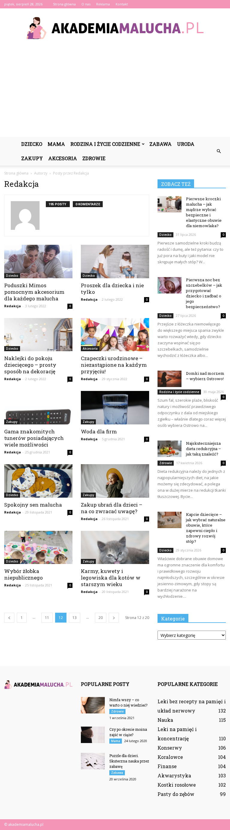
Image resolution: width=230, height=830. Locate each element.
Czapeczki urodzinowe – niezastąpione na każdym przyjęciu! (114, 365)
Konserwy (170, 748)
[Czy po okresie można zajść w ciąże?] (93, 735)
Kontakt (122, 4)
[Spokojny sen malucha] (38, 481)
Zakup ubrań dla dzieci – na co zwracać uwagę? (111, 508)
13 (74, 617)
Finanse (167, 766)
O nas (85, 4)
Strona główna (64, 4)
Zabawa (160, 144)
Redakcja (12, 306)
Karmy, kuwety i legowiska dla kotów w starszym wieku (110, 578)
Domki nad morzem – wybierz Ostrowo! (205, 376)
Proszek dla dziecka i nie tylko (112, 288)
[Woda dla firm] (115, 407)
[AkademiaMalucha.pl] (115, 28)
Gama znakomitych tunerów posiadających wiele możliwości (34, 438)
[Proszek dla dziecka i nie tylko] (115, 261)
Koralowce (170, 757)
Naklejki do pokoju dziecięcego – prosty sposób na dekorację (30, 365)
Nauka (165, 720)
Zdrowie (93, 158)
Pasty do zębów (176, 794)
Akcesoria (62, 158)
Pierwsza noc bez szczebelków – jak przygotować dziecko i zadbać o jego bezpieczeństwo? (204, 293)
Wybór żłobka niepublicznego (23, 574)
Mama (56, 144)
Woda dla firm (99, 431)
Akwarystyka (174, 775)
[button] (218, 151)
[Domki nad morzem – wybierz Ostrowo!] (169, 379)
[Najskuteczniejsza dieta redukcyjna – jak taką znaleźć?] (169, 449)
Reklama (103, 4)
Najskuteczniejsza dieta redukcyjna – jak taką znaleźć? (203, 449)
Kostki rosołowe (177, 785)
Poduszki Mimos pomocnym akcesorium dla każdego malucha (34, 292)
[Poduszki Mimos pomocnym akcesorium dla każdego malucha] (38, 261)
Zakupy (32, 158)
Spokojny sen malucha (33, 504)
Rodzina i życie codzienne (105, 144)
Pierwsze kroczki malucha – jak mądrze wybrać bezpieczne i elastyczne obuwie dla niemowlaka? (204, 212)
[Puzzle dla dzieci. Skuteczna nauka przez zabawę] (93, 761)
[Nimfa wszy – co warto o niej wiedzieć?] (93, 705)
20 (101, 617)
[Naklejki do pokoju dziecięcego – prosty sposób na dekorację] (38, 334)
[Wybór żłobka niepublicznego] (38, 547)
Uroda (185, 144)
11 (47, 617)
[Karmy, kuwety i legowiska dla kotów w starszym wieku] (115, 547)
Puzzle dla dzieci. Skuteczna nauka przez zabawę (129, 761)
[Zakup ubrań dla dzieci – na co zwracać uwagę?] (115, 481)
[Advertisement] (115, 92)
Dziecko (31, 144)
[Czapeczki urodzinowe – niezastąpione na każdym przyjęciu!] (115, 334)
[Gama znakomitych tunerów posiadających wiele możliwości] (38, 407)
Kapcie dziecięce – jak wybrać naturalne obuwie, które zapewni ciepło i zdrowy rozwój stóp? (206, 528)
